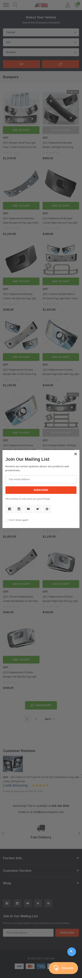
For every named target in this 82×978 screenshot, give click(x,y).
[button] (76, 454)
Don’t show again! (18, 520)
